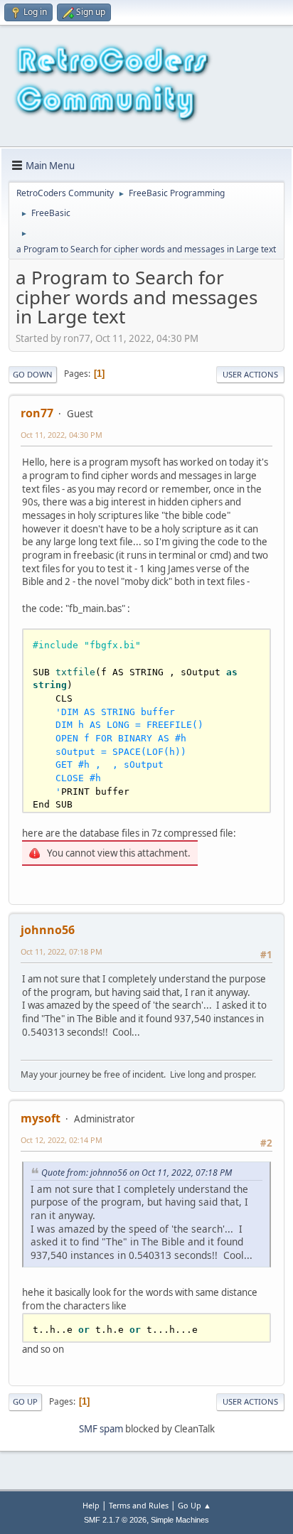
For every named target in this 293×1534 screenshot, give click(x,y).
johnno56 (48, 930)
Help (91, 1505)
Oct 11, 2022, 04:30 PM (61, 434)
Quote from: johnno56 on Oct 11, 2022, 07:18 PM (136, 1172)
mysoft (40, 1118)
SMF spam (101, 1428)
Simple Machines (180, 1520)
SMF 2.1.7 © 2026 (115, 1520)
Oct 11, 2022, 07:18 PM (61, 951)
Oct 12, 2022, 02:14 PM (61, 1140)
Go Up (25, 1401)
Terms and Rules (139, 1505)
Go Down (33, 374)
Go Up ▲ (194, 1505)
